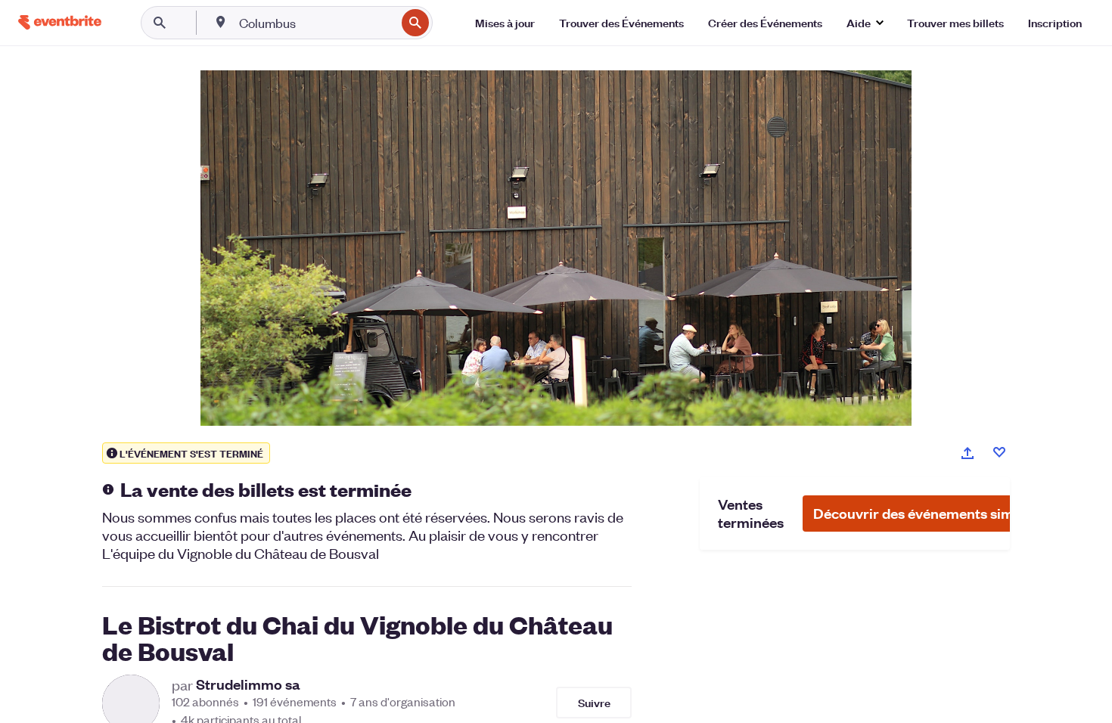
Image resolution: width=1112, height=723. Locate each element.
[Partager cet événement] (967, 453)
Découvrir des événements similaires (933, 513)
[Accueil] (59, 22)
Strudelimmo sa (248, 684)
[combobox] (316, 22)
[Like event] (999, 452)
